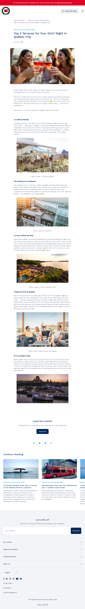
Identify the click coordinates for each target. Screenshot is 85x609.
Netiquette (7, 588)
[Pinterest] (20, 578)
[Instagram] (10, 578)
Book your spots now (64, 3)
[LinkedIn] (6, 578)
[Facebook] (3, 578)
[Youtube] (17, 578)
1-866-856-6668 (71, 11)
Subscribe (42, 431)
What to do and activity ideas (38, 20)
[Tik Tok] (13, 578)
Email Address (10, 531)
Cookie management (10, 592)
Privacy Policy (7, 583)
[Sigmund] (42, 605)
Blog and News (19, 20)
